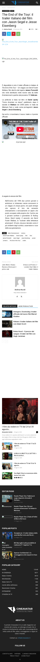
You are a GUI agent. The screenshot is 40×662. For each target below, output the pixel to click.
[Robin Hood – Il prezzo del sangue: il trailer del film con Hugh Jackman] (7, 333)
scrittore (5, 240)
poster (34, 238)
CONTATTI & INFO (7, 654)
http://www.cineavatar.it (20, 292)
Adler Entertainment (13, 233)
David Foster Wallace (8, 235)
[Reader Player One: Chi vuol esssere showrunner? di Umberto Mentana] (7, 509)
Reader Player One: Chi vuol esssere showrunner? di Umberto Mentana (25, 508)
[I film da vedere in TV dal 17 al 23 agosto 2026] (7, 446)
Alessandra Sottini (7, 432)
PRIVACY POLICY (14, 656)
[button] (3, 3)
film (26, 235)
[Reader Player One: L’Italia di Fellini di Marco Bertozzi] (7, 519)
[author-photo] (20, 287)
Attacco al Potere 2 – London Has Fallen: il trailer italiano (30, 267)
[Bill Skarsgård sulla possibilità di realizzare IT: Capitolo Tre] (7, 547)
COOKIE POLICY (25, 656)
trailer (24, 240)
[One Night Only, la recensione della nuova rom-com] (7, 475)
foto (31, 235)
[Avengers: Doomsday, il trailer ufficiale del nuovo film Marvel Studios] (7, 314)
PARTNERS (17, 654)
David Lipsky (19, 235)
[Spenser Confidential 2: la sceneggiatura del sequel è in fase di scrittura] (7, 555)
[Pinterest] (13, 34)
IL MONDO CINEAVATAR (29, 654)
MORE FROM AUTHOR (26, 306)
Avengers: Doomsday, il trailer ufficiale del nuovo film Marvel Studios (25, 314)
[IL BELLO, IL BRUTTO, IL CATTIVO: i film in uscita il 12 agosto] (7, 456)
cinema (23, 233)
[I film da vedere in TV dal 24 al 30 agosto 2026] (20, 411)
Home (4, 8)
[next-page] (6, 341)
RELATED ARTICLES (9, 306)
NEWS (12, 11)
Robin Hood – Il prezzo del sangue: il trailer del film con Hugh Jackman (24, 333)
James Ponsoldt (7, 238)
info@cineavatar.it (24, 638)
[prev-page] (3, 341)
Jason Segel (16, 238)
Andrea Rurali (8, 29)
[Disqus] (20, 371)
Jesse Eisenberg (26, 238)
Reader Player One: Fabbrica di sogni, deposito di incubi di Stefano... (24, 498)
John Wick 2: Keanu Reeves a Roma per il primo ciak (9, 267)
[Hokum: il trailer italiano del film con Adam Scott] (7, 324)
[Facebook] (4, 34)
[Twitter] (9, 34)
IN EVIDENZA (11, 8)
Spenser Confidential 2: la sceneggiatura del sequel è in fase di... (25, 555)
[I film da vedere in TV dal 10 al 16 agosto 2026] (7, 466)
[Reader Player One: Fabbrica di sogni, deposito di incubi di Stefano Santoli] (7, 498)
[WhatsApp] (18, 34)
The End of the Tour (15, 240)
